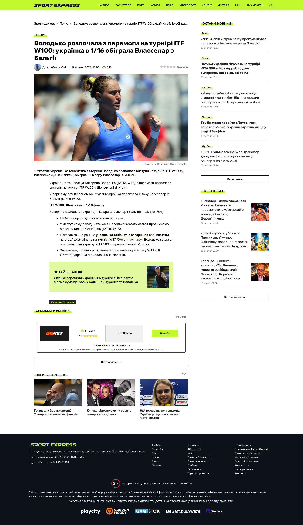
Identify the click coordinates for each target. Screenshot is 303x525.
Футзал (223, 5)
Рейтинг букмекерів (199, 457)
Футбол (104, 5)
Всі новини (234, 179)
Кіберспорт (187, 5)
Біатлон (156, 465)
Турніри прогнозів (198, 473)
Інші (238, 5)
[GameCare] (214, 511)
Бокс (141, 5)
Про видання (243, 445)
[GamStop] (147, 511)
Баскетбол (123, 5)
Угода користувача (246, 457)
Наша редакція (244, 469)
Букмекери (255, 5)
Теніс (169, 5)
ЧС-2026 (207, 5)
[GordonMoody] (117, 511)
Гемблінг (192, 465)
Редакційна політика (247, 461)
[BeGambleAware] (183, 511)
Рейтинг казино (197, 461)
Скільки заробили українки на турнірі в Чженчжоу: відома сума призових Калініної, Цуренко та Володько (96, 280)
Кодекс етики (243, 465)
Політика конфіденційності (251, 449)
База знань (194, 469)
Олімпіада (193, 445)
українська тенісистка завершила (122, 235)
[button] (270, 5)
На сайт (165, 333)
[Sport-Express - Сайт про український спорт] (55, 5)
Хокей (155, 5)
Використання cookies (248, 453)
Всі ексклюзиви (235, 297)
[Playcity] (90, 511)
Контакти (240, 473)
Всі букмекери (111, 362)
